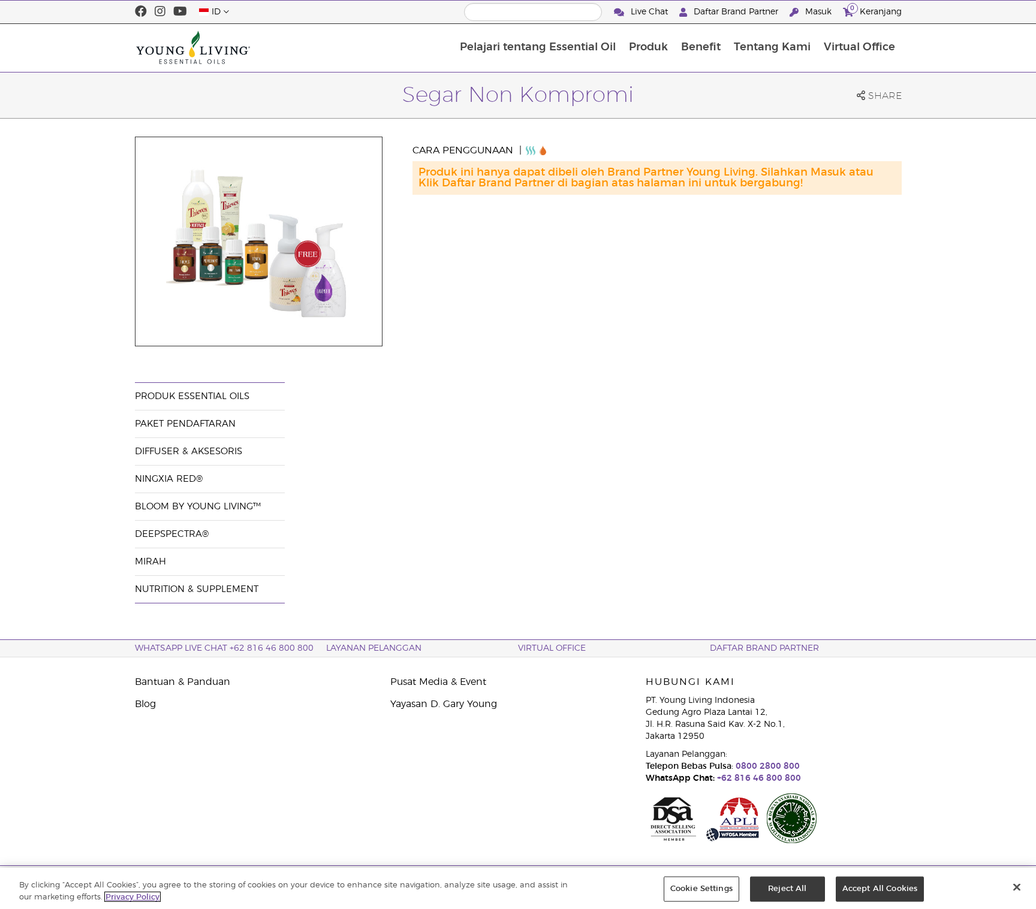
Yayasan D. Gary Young (443, 704)
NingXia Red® (169, 479)
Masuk (818, 12)
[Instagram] (160, 12)
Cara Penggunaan (464, 150)
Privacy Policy (132, 897)
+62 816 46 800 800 (758, 778)
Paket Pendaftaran (185, 423)
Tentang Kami (772, 47)
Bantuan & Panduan (182, 682)
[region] (518, 888)
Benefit (701, 47)
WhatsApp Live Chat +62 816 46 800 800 (224, 648)
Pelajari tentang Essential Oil (538, 47)
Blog (145, 704)
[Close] (1017, 887)
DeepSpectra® (172, 534)
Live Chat (649, 12)
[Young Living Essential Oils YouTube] (180, 12)
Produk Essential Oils (192, 396)
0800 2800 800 (766, 766)
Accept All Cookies (879, 889)
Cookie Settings (701, 889)
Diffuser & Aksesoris (188, 451)
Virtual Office (859, 47)
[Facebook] (141, 12)
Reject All (787, 889)
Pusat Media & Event (438, 682)
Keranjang (876, 10)
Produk (648, 47)
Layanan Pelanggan (373, 648)
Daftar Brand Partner (736, 12)
